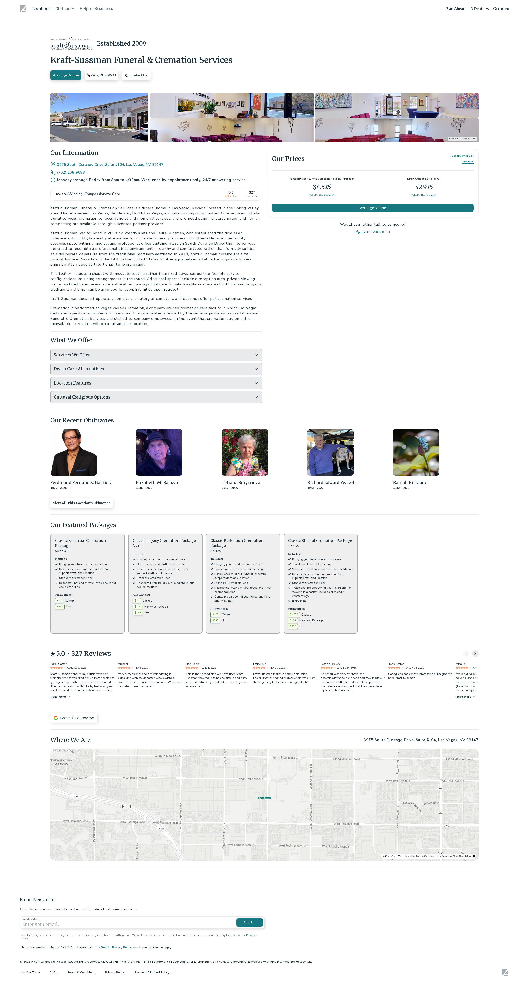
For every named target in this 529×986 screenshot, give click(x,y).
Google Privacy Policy (116, 947)
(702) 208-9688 (71, 172)
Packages (468, 161)
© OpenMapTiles (431, 856)
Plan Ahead (455, 8)
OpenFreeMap (413, 856)
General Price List (463, 156)
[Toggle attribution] (474, 856)
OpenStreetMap (462, 856)
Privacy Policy (115, 972)
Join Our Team (30, 972)
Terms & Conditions (81, 972)
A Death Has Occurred (489, 8)
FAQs (53, 972)
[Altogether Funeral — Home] (23, 8)
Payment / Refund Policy (152, 972)
